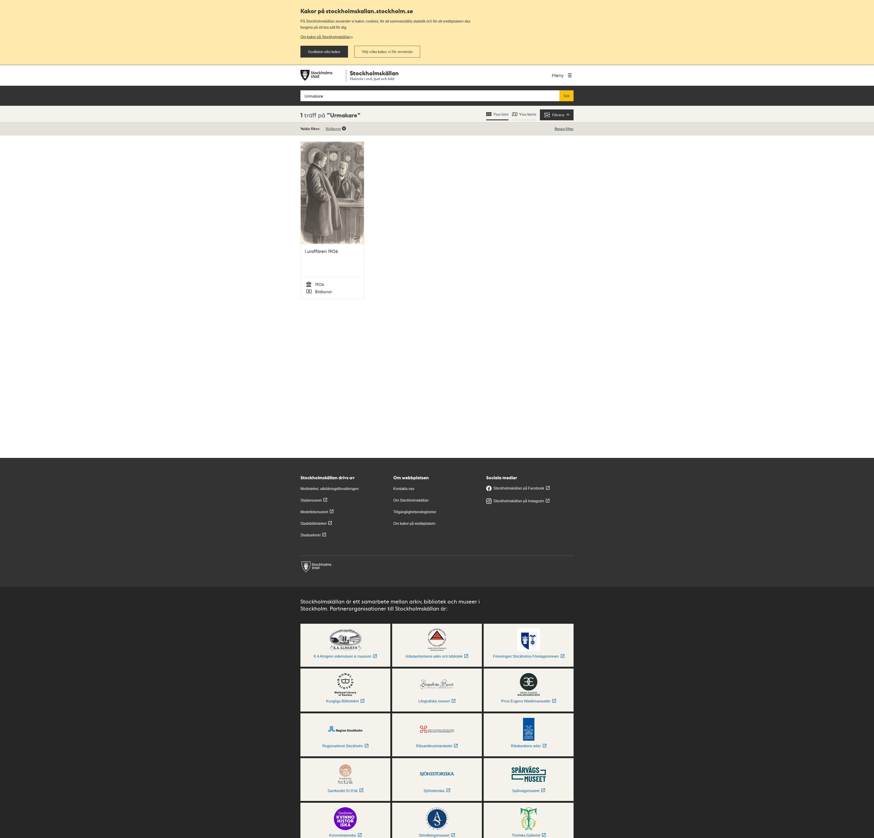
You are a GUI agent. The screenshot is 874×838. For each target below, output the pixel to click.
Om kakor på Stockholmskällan (325, 37)
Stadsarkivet (310, 535)
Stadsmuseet (311, 500)
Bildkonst (333, 128)
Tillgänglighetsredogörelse (414, 512)
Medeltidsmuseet (314, 512)
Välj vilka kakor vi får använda (387, 51)
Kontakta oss (403, 489)
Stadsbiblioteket (313, 523)
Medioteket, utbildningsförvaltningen (329, 489)
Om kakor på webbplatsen (414, 523)
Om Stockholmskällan (411, 500)
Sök (566, 95)
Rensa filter (564, 128)
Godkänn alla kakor (324, 51)
